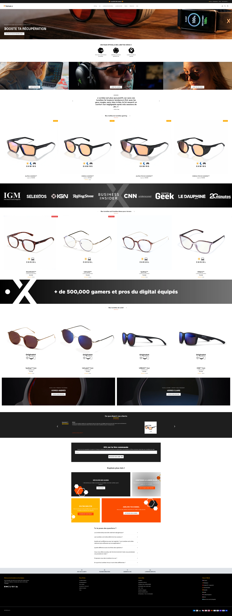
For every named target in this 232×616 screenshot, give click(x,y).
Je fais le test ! (116, 322)
